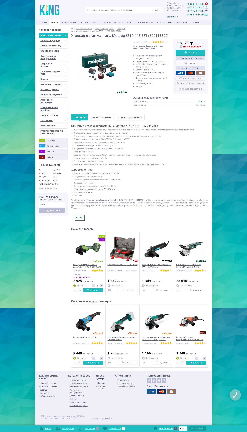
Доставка (118, 22)
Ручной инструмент (51, 94)
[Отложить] (80, 290)
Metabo (202, 101)
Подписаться (52, 210)
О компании (181, 22)
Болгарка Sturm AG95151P (84, 337)
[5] (163, 42)
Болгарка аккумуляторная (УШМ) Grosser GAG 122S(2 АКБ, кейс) (87, 267)
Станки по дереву (50, 40)
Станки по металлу (50, 45)
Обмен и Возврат (164, 22)
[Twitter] (154, 380)
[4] (160, 42)
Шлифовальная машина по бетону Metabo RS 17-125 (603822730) (188, 267)
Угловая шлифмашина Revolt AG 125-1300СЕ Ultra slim (156, 265)
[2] (156, 42)
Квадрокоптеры (49, 115)
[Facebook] (149, 380)
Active (55, 184)
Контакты (196, 22)
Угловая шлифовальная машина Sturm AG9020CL (122, 338)
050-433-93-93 (195, 4)
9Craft (41, 173)
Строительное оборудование (48, 57)
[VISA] (180, 73)
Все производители (48, 188)
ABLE (55, 180)
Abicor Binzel (44, 180)
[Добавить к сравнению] (75, 290)
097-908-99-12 (195, 7)
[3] (158, 42)
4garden (57, 169)
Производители (69, 22)
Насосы (44, 79)
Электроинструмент (51, 35)
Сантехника (46, 120)
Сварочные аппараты (46, 65)
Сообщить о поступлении (190, 58)
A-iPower (57, 173)
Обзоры (96, 22)
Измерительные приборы (49, 108)
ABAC (55, 176)
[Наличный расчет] (200, 73)
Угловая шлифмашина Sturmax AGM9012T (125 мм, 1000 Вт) (156, 338)
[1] (154, 42)
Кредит (130, 22)
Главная (43, 22)
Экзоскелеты (47, 125)
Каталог (54, 22)
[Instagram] (164, 380)
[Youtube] (159, 380)
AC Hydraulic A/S (46, 184)
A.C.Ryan (42, 176)
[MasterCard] (190, 73)
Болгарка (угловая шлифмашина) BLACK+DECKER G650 (189, 339)
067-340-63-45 (195, 11)
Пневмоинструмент (51, 84)
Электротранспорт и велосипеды (51, 132)
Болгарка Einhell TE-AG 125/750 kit (122, 264)
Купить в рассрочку (190, 68)
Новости (84, 22)
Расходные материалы (46, 101)
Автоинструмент (49, 89)
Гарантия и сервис (145, 22)
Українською (172, 17)
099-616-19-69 (195, 14)
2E (40, 169)
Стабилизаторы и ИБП (50, 72)
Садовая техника (49, 50)
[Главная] (72, 28)
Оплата (107, 22)
